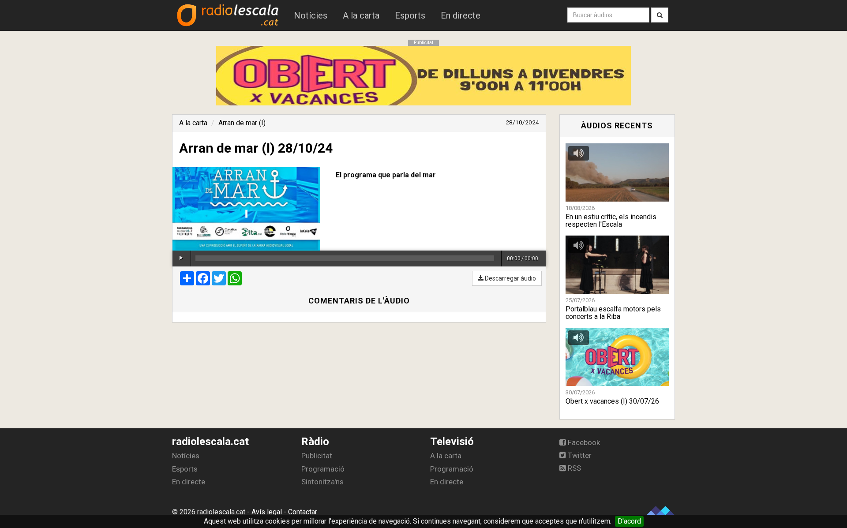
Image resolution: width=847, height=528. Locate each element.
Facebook (583, 442)
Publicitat (316, 455)
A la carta (361, 15)
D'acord (629, 521)
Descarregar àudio (509, 278)
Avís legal (266, 512)
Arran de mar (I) (242, 123)
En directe (460, 15)
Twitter (579, 455)
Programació (323, 468)
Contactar (302, 512)
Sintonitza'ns (322, 481)
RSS (573, 468)
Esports (410, 15)
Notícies (310, 15)
